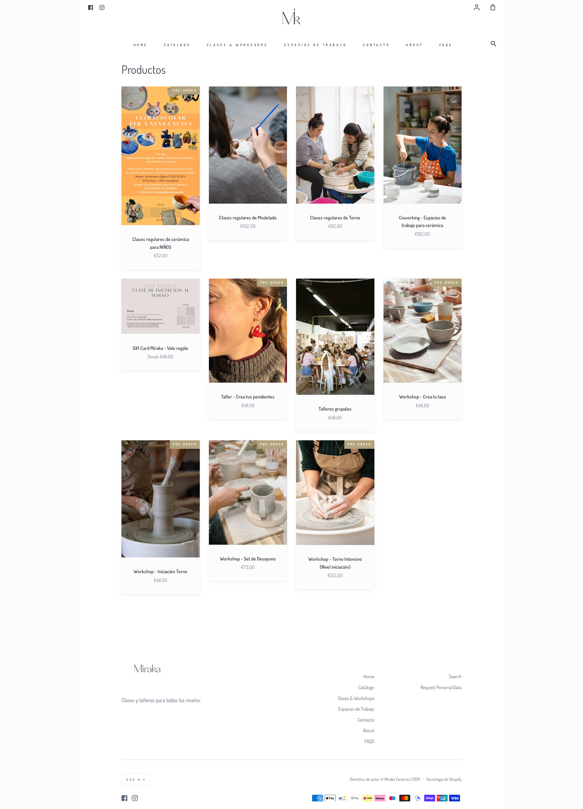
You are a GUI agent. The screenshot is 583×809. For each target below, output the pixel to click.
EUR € (134, 779)
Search (455, 676)
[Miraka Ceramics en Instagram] (135, 798)
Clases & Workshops (237, 45)
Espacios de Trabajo (315, 45)
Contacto (376, 45)
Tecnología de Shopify (444, 779)
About (414, 45)
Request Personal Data (441, 687)
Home (141, 45)
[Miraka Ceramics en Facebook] (124, 798)
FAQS (446, 45)
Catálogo (177, 45)
